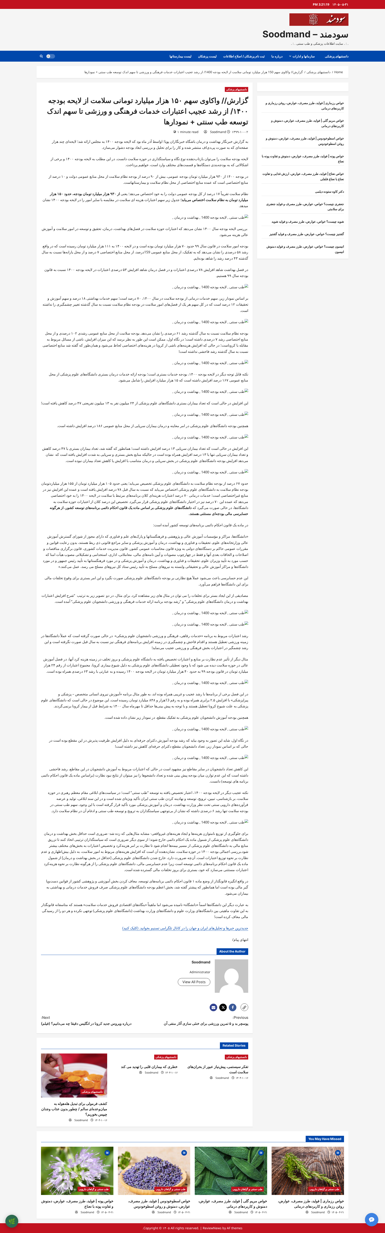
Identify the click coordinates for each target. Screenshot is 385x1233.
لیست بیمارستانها (180, 56)
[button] (41, 56)
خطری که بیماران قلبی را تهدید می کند (149, 1066)
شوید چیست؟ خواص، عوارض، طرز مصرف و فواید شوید (308, 221)
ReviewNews (212, 1228)
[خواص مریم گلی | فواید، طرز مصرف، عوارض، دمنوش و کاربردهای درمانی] (231, 1171)
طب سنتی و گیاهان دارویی (324, 1189)
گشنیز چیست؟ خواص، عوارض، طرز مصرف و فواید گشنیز (306, 234)
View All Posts (194, 981)
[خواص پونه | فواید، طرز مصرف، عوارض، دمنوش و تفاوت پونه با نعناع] (77, 1171)
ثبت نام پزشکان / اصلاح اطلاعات (244, 56)
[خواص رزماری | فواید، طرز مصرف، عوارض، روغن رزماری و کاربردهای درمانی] (308, 1171)
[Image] (338, 1152)
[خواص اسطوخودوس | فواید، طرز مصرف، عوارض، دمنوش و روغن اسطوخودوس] (154, 1171)
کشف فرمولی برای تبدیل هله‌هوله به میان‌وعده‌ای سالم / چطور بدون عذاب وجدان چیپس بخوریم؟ (74, 1108)
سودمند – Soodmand (305, 34)
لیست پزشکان (207, 56)
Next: (86, 1020)
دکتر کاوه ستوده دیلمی (329, 191)
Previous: (206, 1020)
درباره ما (277, 56)
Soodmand (218, 132)
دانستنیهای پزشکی (336, 56)
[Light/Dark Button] (50, 56)
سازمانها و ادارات (304, 56)
